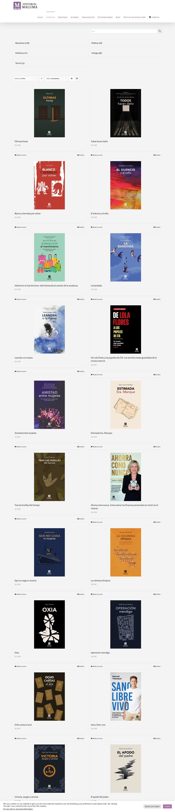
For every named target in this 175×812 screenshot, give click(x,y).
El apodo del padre (100, 797)
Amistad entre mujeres (25, 433)
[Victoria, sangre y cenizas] (49, 769)
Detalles (81, 155)
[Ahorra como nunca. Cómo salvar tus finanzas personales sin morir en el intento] (125, 477)
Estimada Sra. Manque (101, 433)
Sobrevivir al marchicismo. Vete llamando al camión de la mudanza (46, 285)
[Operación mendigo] (125, 624)
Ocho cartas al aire (23, 725)
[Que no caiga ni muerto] (49, 552)
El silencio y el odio (100, 213)
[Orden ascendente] (41, 78)
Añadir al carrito (21, 155)
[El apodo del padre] (125, 769)
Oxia (17, 653)
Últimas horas (21, 141)
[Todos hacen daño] (125, 113)
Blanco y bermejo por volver (28, 213)
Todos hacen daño (99, 141)
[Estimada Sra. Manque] (125, 405)
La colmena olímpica (100, 580)
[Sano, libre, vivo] (125, 696)
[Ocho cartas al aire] (49, 696)
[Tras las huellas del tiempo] (49, 477)
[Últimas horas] (49, 113)
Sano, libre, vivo (98, 725)
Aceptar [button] (167, 806)
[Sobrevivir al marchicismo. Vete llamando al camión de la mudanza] (49, 257)
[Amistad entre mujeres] (49, 405)
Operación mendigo (100, 653)
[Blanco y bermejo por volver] (49, 185)
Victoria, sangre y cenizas (26, 797)
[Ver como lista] (76, 78)
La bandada (96, 285)
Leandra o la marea (24, 358)
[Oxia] (49, 624)
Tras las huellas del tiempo (27, 505)
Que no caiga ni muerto (26, 580)
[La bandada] (125, 257)
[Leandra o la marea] (49, 329)
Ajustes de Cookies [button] (152, 806)
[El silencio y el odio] (125, 185)
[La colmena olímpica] (125, 552)
